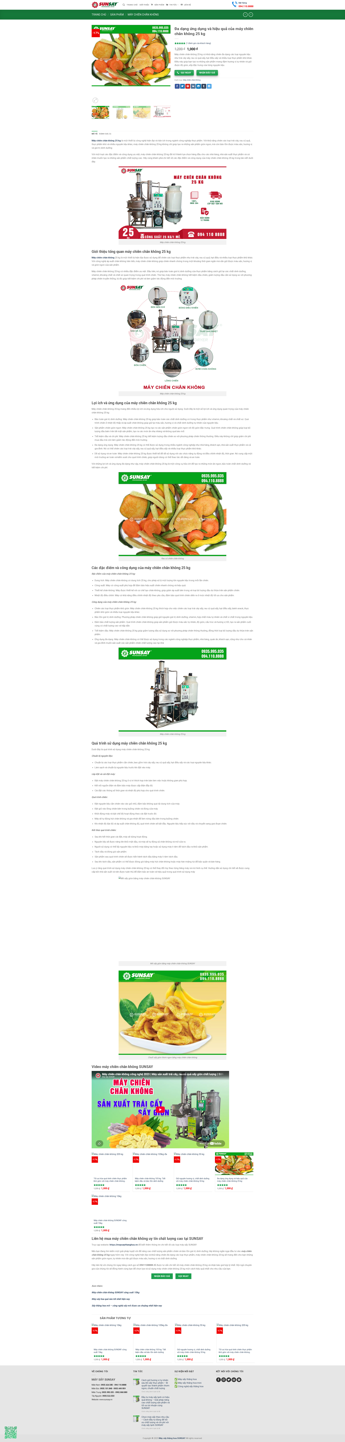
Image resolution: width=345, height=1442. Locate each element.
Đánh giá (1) (105, 134)
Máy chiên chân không (143, 14)
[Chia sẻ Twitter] (182, 86)
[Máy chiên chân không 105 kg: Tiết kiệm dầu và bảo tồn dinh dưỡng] (152, 1163)
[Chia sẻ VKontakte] (193, 86)
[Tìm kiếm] (124, 4)
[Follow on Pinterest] (239, 1379)
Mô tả (94, 134)
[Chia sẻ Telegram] (209, 86)
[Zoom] (95, 100)
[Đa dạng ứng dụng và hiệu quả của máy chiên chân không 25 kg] (234, 1163)
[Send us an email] (234, 1379)
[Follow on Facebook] (218, 1379)
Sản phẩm (117, 14)
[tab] (94, 134)
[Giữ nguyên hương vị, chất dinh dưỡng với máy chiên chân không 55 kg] (193, 1163)
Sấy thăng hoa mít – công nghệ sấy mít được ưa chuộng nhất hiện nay (127, 1305)
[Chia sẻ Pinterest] (187, 86)
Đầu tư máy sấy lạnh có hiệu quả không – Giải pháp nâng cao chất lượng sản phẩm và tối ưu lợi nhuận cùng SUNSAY (156, 1402)
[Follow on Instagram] (223, 1379)
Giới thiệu (144, 5)
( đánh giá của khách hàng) (198, 43)
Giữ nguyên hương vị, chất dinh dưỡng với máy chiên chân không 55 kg (192, 1179)
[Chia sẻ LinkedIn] (198, 86)
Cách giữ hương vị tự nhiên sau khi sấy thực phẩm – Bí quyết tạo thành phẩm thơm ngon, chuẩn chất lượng (155, 1384)
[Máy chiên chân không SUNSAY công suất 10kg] (111, 1205)
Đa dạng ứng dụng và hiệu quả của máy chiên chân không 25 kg (232, 1179)
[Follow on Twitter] (228, 1379)
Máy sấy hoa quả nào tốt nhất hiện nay (111, 1299)
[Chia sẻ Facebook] (177, 86)
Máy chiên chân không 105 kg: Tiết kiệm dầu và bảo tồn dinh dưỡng (150, 1179)
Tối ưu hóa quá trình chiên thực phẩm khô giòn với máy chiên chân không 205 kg (110, 1180)
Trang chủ (132, 5)
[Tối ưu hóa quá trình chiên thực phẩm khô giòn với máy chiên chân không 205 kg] (111, 1163)
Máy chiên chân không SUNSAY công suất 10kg (110, 1221)
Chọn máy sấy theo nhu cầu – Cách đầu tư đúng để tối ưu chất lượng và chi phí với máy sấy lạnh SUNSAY (155, 1421)
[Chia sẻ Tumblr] (203, 86)
